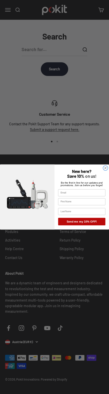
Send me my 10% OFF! (82, 221)
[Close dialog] (105, 168)
